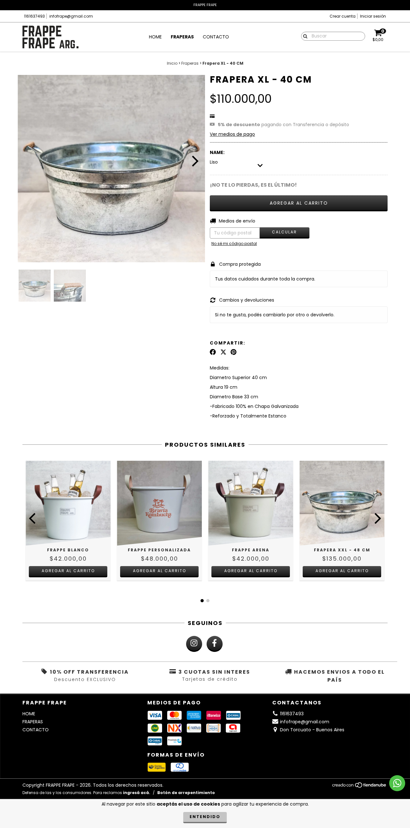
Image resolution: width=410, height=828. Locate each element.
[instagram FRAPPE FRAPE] (194, 644)
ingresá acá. (136, 792)
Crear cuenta (343, 16)
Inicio (172, 63)
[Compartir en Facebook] (213, 352)
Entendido (205, 816)
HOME (155, 37)
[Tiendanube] (360, 787)
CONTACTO (216, 37)
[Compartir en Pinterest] (233, 352)
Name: (217, 152)
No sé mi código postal (234, 243)
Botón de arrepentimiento (186, 792)
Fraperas (190, 63)
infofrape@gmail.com (71, 16)
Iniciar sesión (373, 16)
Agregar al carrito (159, 570)
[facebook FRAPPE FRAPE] (215, 644)
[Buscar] (304, 35)
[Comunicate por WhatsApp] (397, 783)
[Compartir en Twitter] (223, 352)
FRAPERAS (182, 37)
